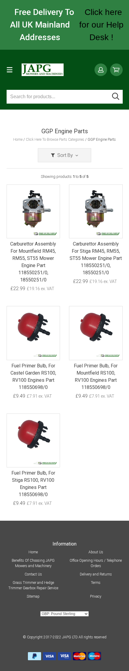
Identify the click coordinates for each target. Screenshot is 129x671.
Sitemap (33, 596)
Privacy (95, 596)
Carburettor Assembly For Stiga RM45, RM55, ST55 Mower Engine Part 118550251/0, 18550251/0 (96, 258)
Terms (95, 583)
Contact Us (33, 574)
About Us (95, 552)
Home (33, 552)
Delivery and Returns (96, 574)
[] (116, 97)
